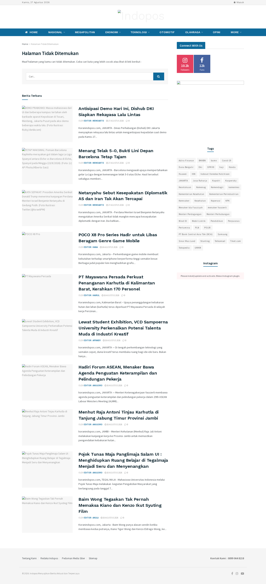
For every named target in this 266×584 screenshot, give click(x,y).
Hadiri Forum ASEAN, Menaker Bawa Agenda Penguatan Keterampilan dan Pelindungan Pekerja (117, 373)
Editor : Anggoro (93, 385)
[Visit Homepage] (141, 17)
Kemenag (201, 187)
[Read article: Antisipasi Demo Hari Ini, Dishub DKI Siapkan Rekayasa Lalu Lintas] (47, 124)
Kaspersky (231, 180)
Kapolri (216, 180)
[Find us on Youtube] (36, 16)
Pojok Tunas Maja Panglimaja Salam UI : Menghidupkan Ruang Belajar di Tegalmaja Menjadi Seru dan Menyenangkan (123, 460)
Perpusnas (234, 221)
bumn (214, 160)
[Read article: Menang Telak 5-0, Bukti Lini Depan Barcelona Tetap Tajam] (47, 166)
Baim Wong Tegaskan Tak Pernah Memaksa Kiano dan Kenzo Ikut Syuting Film (119, 505)
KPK (227, 200)
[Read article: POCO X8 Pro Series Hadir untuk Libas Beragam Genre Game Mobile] (47, 250)
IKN (194, 174)
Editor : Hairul (92, 295)
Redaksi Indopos (49, 558)
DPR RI (210, 167)
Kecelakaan (185, 187)
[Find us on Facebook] (23, 16)
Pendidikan (217, 221)
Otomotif (167, 32)
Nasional (55, 32)
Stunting (205, 241)
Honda (232, 167)
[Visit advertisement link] (210, 109)
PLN (197, 227)
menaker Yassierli (217, 207)
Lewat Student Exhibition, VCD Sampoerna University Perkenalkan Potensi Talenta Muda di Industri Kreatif (123, 328)
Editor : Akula (91, 517)
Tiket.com (235, 241)
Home (34, 32)
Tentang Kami (29, 558)
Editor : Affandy (92, 340)
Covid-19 (226, 160)
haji (221, 167)
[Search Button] (158, 76)
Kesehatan (200, 200)
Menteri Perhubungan (218, 214)
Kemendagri (217, 187)
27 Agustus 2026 (116, 120)
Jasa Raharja (200, 180)
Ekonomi (111, 32)
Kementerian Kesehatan (191, 194)
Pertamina (184, 227)
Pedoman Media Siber (73, 558)
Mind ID (183, 221)
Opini (216, 32)
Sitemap (93, 558)
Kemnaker (184, 200)
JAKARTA (183, 180)
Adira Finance (186, 160)
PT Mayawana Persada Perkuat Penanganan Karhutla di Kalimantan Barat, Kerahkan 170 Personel (116, 282)
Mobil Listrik (199, 221)
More (235, 32)
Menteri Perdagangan (190, 214)
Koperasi (215, 200)
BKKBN (202, 160)
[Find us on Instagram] (29, 16)
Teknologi (138, 32)
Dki (200, 167)
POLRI (207, 227)
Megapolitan (85, 32)
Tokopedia (184, 247)
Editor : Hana (91, 247)
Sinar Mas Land (187, 241)
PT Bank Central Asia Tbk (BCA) (196, 234)
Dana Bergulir (186, 167)
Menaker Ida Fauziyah (191, 207)
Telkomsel (220, 241)
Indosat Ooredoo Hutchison (215, 174)
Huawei (183, 174)
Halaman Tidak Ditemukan (45, 44)
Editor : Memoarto (94, 120)
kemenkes (234, 187)
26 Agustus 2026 (109, 247)
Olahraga (192, 32)
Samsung (222, 234)
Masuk (240, 2)
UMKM (198, 247)
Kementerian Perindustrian (224, 194)
